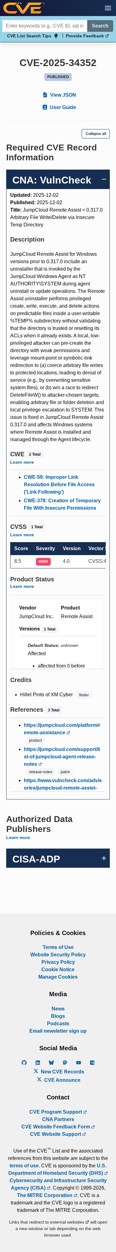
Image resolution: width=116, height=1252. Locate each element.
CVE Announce (61, 1080)
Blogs (58, 1016)
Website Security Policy (58, 954)
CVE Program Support (56, 1112)
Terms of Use (58, 947)
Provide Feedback (85, 35)
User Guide (62, 107)
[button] (108, 8)
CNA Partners (58, 1119)
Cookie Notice (58, 969)
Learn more (22, 462)
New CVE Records (62, 1071)
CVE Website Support (56, 1134)
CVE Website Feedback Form (56, 1126)
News (58, 1008)
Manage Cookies (58, 977)
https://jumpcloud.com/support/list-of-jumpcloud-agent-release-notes (62, 757)
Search (100, 25)
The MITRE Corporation (45, 1195)
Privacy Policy (58, 962)
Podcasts (58, 1023)
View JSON (62, 95)
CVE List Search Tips (29, 35)
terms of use (24, 1165)
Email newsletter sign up (58, 1031)
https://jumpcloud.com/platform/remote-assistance (62, 729)
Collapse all (96, 134)
